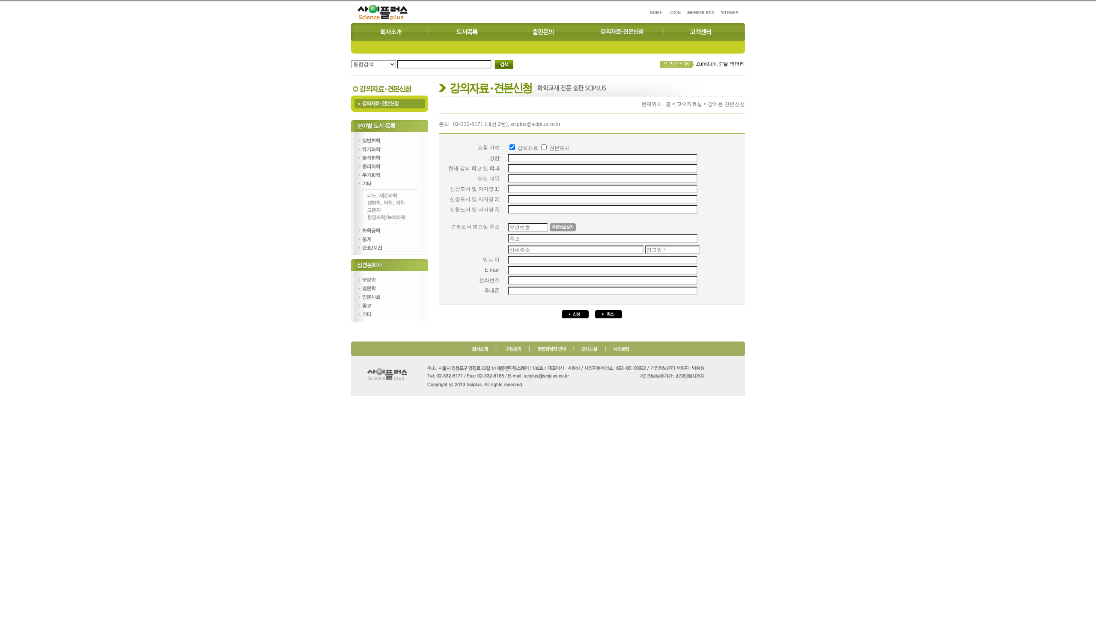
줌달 (723, 64)
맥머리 (737, 64)
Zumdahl (706, 64)
